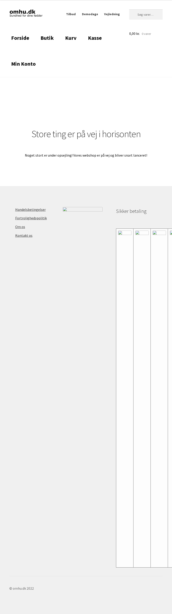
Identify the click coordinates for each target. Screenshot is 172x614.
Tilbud (71, 14)
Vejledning (112, 14)
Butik (47, 37)
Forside (20, 37)
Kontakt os (23, 235)
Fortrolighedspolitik (31, 218)
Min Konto (23, 63)
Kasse (95, 37)
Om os (20, 226)
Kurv (71, 37)
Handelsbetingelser (30, 209)
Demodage (90, 14)
